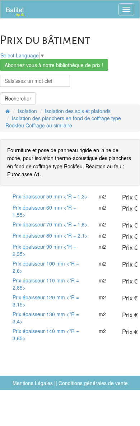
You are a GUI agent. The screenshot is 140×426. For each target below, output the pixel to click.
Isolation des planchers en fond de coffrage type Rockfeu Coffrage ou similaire (63, 121)
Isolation (27, 110)
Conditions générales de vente (93, 383)
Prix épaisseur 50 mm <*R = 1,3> (50, 196)
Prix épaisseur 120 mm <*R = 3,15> (46, 301)
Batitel (15, 11)
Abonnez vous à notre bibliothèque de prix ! (54, 65)
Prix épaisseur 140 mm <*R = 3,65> (46, 334)
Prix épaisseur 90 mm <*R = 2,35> (44, 250)
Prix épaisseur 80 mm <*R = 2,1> (50, 235)
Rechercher (18, 98)
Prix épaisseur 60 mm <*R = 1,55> (44, 211)
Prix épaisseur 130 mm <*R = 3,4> (46, 317)
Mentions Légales (33, 383)
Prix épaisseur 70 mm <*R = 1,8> (50, 224)
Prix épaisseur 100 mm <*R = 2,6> (46, 267)
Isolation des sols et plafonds (78, 110)
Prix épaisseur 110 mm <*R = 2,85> (46, 284)
